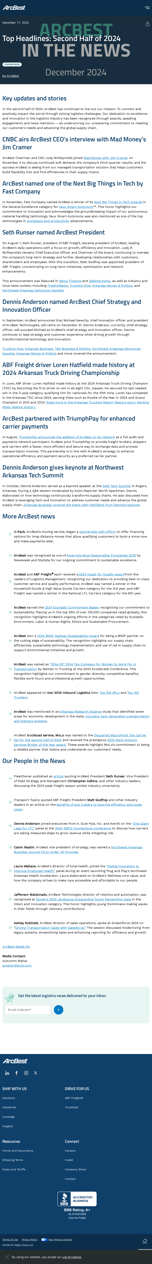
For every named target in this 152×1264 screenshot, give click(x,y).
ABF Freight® (74, 1098)
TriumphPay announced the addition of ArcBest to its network (67, 437)
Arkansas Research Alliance (80, 711)
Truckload (71, 1107)
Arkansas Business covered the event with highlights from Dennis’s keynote (81, 505)
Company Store (75, 1169)
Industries (9, 1107)
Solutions (8, 1098)
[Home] (14, 7)
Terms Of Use (10, 1239)
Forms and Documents (17, 1150)
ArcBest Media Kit (16, 946)
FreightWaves (58, 286)
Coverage (8, 1116)
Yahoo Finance (70, 281)
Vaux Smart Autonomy (76, 207)
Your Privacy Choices (60, 1239)
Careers (70, 1150)
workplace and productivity (48, 221)
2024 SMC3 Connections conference (83, 828)
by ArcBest (10, 76)
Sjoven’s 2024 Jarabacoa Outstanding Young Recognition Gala (83, 899)
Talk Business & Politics (72, 349)
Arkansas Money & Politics (112, 286)
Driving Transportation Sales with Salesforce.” (50, 928)
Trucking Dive (80, 286)
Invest (69, 1159)
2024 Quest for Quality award (101, 574)
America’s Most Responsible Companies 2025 (101, 555)
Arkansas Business (39, 349)
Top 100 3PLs (110, 693)
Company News (12, 64)
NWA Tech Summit (117, 486)
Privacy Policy (29, 1239)
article (59, 776)
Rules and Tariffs (13, 1169)
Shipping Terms (12, 1159)
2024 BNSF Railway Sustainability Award (68, 636)
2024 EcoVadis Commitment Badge (71, 607)
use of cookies (71, 1257)
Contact (70, 1178)
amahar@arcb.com (16, 965)
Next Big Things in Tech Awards (118, 202)
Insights (7, 1126)
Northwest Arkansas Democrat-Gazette (33, 290)
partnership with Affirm (97, 532)
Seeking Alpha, (100, 281)
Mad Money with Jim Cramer (106, 158)
